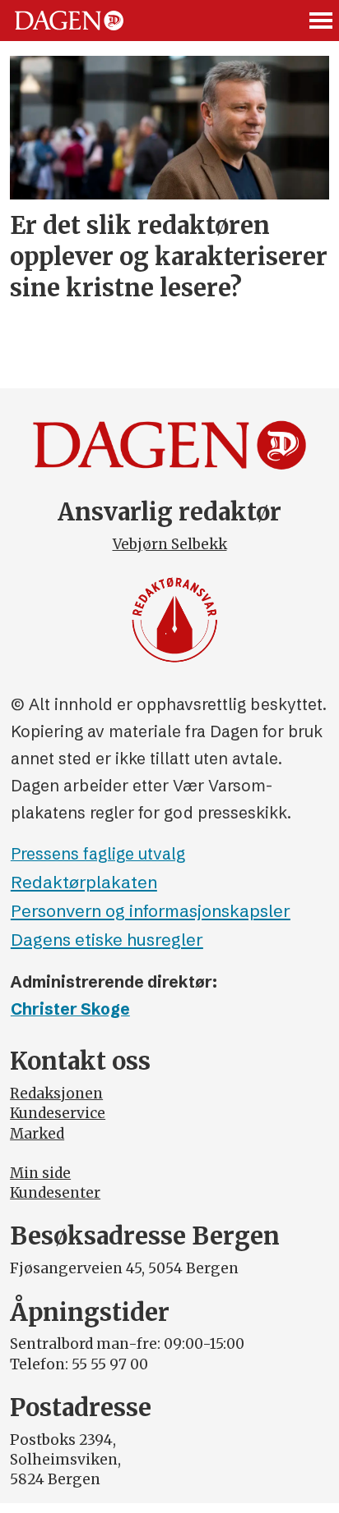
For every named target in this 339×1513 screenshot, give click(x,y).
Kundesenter (55, 1193)
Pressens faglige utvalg (98, 854)
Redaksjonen (56, 1093)
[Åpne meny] (321, 20)
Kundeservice (57, 1113)
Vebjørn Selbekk (170, 544)
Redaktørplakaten (84, 882)
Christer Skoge (70, 1009)
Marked (37, 1134)
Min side (40, 1173)
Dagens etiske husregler (107, 939)
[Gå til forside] (69, 20)
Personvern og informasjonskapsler (150, 911)
